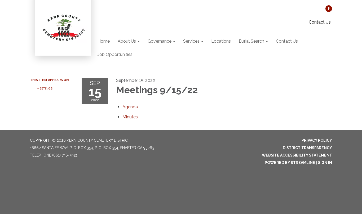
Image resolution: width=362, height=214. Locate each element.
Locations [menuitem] (221, 41)
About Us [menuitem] (127, 41)
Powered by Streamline (290, 162)
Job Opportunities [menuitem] (115, 54)
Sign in (325, 162)
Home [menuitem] (104, 41)
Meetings (44, 88)
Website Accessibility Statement (297, 155)
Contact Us (320, 22)
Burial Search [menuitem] (251, 41)
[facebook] (328, 10)
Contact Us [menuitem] (287, 41)
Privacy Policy (317, 140)
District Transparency (307, 148)
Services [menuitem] (191, 41)
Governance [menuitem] (159, 41)
